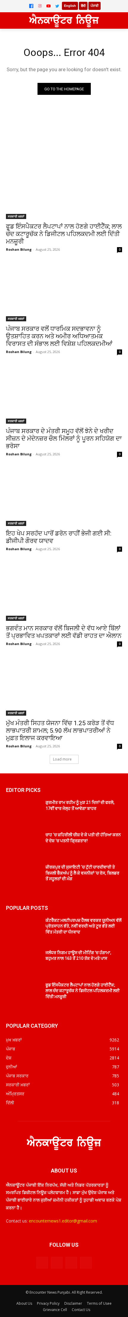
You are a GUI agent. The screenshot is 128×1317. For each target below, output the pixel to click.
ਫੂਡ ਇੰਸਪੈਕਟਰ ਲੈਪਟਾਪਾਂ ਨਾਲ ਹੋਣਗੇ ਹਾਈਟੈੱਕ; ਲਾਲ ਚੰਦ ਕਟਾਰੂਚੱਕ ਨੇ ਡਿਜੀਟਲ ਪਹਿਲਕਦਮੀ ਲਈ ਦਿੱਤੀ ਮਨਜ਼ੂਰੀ (64, 234)
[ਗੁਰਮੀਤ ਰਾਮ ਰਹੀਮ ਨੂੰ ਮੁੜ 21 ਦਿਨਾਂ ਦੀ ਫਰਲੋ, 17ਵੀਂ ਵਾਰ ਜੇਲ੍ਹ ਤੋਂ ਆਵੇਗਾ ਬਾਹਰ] (23, 812)
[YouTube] (48, 6)
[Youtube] (86, 1263)
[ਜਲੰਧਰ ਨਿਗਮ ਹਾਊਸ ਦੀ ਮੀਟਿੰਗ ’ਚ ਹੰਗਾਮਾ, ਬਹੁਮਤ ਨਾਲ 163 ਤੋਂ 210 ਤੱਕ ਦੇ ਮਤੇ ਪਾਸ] (23, 962)
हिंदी (83, 5)
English (70, 5)
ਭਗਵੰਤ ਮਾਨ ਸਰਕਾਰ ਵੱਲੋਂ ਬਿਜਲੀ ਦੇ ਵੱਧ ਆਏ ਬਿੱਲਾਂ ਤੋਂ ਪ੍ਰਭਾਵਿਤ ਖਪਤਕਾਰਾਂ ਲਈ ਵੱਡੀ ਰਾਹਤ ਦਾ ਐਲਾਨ (63, 632)
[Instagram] (40, 6)
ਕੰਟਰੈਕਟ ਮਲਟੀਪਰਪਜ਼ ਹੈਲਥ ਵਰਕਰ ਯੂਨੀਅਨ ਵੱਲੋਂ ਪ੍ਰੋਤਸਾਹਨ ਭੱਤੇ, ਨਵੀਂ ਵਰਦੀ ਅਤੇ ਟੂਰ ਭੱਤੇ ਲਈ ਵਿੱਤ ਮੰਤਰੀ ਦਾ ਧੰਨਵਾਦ (83, 926)
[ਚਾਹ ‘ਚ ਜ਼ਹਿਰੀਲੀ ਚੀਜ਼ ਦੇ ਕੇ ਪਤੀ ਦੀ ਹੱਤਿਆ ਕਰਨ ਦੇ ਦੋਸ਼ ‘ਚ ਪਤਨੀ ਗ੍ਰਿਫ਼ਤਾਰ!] (23, 844)
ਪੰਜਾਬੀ (94, 5)
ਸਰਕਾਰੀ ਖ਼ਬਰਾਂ (16, 216)
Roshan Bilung (19, 249)
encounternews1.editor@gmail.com (63, 1221)
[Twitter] (57, 6)
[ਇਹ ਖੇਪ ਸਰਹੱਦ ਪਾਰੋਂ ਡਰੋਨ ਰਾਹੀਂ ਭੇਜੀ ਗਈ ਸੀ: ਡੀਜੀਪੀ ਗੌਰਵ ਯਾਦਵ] (64, 497)
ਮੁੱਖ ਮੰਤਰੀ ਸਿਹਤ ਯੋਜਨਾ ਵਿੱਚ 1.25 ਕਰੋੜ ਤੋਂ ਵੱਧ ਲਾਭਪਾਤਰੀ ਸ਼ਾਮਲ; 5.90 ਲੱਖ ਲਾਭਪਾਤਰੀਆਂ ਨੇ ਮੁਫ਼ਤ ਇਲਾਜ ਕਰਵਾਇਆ (60, 731)
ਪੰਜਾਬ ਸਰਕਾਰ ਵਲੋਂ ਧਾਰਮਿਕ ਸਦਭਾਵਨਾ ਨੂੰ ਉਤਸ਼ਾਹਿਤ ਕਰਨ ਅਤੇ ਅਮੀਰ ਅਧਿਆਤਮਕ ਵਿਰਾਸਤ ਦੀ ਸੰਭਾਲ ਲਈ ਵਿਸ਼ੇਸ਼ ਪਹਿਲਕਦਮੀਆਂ (59, 336)
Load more (62, 759)
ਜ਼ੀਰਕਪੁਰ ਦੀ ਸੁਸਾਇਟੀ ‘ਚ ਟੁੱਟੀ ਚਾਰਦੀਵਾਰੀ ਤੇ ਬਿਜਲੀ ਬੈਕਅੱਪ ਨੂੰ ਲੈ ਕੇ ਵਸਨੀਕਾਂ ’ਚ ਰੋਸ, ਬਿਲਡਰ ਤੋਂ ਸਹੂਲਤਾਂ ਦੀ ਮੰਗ (82, 873)
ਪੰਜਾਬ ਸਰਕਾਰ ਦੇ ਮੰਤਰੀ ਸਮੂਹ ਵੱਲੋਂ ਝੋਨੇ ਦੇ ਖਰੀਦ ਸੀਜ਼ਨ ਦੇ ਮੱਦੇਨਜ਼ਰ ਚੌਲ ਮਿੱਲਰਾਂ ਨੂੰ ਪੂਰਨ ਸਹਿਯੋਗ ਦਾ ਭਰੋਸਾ (64, 439)
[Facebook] (31, 6)
